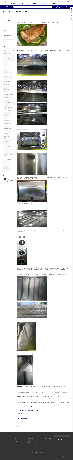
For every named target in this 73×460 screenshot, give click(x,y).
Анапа (5, 60)
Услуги (4, 439)
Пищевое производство (7, 120)
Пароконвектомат (6, 118)
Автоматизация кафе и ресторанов (24, 420)
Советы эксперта (6, 141)
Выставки (5, 63)
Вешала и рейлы (6, 61)
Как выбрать (5, 71)
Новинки (13, 99)
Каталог (5, 435)
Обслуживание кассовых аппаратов (25, 416)
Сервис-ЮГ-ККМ (6, 136)
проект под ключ (6, 126)
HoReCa (11, 48)
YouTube (36, 452)
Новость (12, 102)
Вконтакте (31, 452)
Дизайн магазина (6, 68)
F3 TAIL (7, 48)
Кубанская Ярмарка (7, 81)
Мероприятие (12, 92)
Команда (10, 73)
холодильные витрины (7, 159)
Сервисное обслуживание (8, 138)
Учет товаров (6, 154)
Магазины (30, 437)
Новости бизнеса (6, 100)
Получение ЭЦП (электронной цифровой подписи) (28, 410)
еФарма (12, 68)
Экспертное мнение (7, 169)
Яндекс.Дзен (42, 452)
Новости (15, 438)
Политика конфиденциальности (33, 442)
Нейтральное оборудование (8, 97)
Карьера (10, 71)
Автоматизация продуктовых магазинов (26, 421)
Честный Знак (6, 164)
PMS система (9, 50)
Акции (11, 58)
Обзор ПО (5, 105)
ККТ (7, 73)
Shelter (13, 50)
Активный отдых (6, 58)
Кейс (4, 73)
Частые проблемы (6, 162)
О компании (16, 437)
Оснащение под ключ (7, 113)
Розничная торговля (7, 133)
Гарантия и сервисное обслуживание (34, 441)
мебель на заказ (6, 92)
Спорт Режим (6, 144)
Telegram (34, 452)
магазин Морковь (6, 84)
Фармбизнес (11, 154)
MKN (4, 50)
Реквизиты (16, 442)
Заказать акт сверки (47, 438)
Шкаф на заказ (6, 167)
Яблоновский (6, 170)
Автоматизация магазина (23, 418)
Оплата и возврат (31, 438)
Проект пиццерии (6, 125)
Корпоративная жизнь (7, 76)
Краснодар (11, 79)
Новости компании (7, 102)
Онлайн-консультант (47, 437)
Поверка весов (21, 415)
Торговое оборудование (7, 149)
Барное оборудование (10, 60)
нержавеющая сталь (7, 99)
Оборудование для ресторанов (8, 110)
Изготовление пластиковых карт (24, 408)
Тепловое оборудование (7, 146)
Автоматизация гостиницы (8, 55)
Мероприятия (6, 94)
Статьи (4, 175)
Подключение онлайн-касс (23, 411)
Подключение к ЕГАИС (22, 413)
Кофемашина (6, 79)
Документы (16, 441)
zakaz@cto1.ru (58, 442)
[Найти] (51, 7)
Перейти (9, 26)
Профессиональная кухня (8, 128)
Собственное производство (8, 139)
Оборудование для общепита (8, 107)
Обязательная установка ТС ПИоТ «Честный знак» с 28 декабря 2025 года (10, 181)
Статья (10, 144)
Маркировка (6, 86)
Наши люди (11, 94)
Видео (11, 61)
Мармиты (10, 86)
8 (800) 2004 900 (30, 1)
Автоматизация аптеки (7, 53)
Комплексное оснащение (8, 74)
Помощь (45, 435)
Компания (16, 435)
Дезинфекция (6, 66)
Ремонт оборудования (7, 131)
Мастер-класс (6, 87)
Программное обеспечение (8, 123)
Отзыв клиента (6, 115)
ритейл (13, 131)
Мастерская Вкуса (6, 89)
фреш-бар (5, 156)
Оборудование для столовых (8, 112)
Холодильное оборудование (8, 157)
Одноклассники (39, 452)
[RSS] (67, 16)
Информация (31, 435)
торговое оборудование (7, 151)
